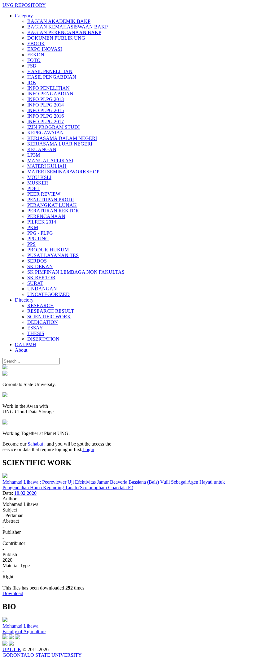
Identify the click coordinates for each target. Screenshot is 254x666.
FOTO (34, 60)
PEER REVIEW (43, 194)
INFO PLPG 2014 (45, 104)
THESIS (35, 333)
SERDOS (37, 260)
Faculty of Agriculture (24, 631)
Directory (24, 300)
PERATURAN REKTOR (53, 210)
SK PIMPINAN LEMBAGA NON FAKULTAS (76, 272)
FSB (31, 65)
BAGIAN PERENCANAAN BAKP (64, 32)
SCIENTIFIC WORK (49, 316)
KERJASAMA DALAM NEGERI (62, 138)
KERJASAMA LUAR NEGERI (59, 143)
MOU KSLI (39, 177)
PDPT (33, 188)
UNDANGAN (42, 288)
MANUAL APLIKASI (50, 160)
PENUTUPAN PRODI (50, 199)
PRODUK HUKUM (48, 249)
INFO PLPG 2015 (45, 110)
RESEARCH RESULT (50, 311)
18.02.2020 (25, 493)
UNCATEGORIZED (48, 294)
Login (88, 449)
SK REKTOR (41, 277)
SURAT (35, 283)
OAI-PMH (25, 344)
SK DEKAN (40, 266)
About (21, 350)
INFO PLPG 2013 (45, 99)
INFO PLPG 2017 (45, 121)
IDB (31, 82)
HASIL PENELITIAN (49, 71)
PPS (31, 244)
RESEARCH (40, 305)
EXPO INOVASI (44, 49)
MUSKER (37, 182)
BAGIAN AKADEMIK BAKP (58, 21)
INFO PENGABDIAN (50, 93)
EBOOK (36, 43)
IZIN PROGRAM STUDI (53, 127)
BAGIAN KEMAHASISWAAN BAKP (67, 26)
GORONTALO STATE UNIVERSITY (42, 655)
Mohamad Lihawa (20, 626)
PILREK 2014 (41, 221)
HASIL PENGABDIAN (51, 77)
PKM (32, 227)
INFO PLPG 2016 (45, 116)
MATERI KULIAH (47, 166)
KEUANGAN (41, 149)
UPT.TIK (11, 649)
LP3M (33, 155)
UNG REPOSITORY (24, 5)
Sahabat (35, 443)
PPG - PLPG (40, 233)
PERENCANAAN (46, 216)
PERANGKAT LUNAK (52, 205)
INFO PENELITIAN (48, 88)
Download (12, 593)
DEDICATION (42, 322)
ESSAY (35, 327)
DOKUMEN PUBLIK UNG (56, 38)
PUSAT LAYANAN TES (53, 255)
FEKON (35, 54)
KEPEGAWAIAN (45, 132)
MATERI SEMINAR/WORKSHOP (63, 171)
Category (24, 15)
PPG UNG (38, 238)
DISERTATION (43, 339)
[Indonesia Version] (4, 367)
